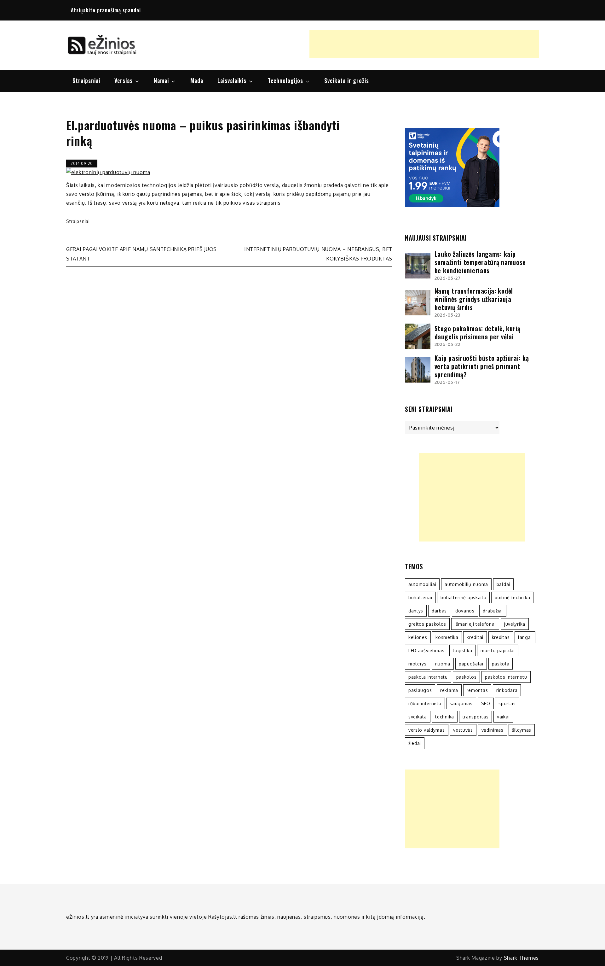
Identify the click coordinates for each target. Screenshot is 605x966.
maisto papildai (498, 650)
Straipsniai (86, 80)
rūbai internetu (424, 703)
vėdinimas (492, 730)
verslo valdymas (426, 730)
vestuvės (463, 730)
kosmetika (446, 637)
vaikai (503, 716)
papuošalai (471, 663)
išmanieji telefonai (475, 624)
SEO (485, 703)
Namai (161, 80)
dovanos (465, 610)
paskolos (466, 677)
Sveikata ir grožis (346, 80)
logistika (462, 650)
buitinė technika (512, 597)
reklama (449, 690)
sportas (507, 703)
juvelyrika (514, 624)
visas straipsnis (261, 203)
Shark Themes (521, 958)
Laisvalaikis (231, 80)
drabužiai (493, 610)
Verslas (123, 80)
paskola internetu (428, 677)
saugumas (461, 703)
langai (525, 637)
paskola (501, 663)
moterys (417, 663)
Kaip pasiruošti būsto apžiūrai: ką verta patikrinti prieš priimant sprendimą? (482, 366)
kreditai (475, 637)
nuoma (443, 663)
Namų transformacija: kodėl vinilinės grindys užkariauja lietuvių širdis (474, 299)
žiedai (414, 743)
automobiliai (422, 584)
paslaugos (420, 690)
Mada (196, 80)
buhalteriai (420, 597)
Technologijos (285, 80)
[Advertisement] (424, 44)
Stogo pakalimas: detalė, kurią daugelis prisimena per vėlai (478, 332)
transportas (476, 716)
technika (444, 716)
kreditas (501, 637)
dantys (415, 610)
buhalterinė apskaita (463, 597)
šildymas (522, 730)
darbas (439, 610)
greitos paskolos (427, 624)
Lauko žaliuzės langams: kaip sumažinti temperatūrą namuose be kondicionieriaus (480, 262)
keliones (417, 637)
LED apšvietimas (426, 650)
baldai (503, 584)
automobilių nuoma (466, 584)
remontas (477, 690)
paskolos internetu (506, 677)
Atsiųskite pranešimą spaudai (106, 10)
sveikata (417, 716)
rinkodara (506, 690)
